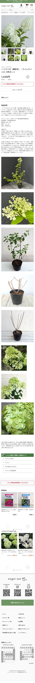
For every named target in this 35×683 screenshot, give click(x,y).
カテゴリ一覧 (6, 617)
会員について (21, 617)
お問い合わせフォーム (17, 602)
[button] (27, 526)
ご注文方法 (21, 614)
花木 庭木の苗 (4, 12)
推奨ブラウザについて (23, 629)
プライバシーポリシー (8, 629)
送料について (4, 97)
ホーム (4, 614)
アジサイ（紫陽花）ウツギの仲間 (17, 12)
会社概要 (20, 621)
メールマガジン (22, 632)
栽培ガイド (5, 625)
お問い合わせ (21, 625)
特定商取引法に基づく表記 (9, 632)
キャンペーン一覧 (7, 621)
